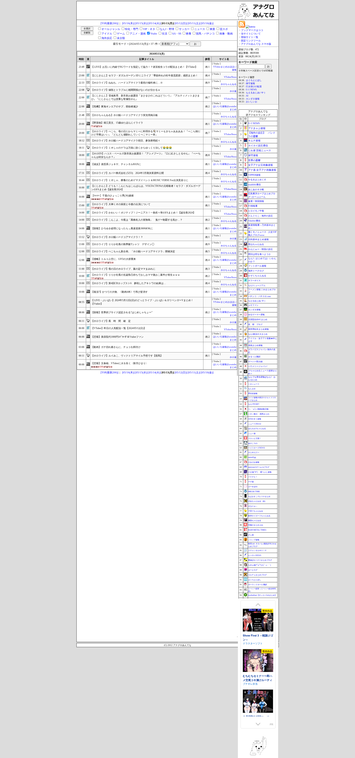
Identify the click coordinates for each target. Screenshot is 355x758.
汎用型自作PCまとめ (257, 319)
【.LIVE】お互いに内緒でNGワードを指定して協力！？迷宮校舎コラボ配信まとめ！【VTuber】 (144, 66)
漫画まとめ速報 (255, 345)
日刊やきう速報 (254, 419)
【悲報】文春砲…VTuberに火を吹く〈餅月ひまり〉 (119, 363)
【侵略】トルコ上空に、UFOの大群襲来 (113, 259)
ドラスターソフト (253, 643)
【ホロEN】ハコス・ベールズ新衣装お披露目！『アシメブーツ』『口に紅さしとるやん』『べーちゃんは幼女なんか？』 (146, 155)
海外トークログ (256, 270)
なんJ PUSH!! (253, 404)
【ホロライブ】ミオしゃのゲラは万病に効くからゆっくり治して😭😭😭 (131, 147)
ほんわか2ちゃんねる (257, 429)
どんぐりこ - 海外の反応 (260, 215)
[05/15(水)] (141, 23)
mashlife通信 (254, 184)
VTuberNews (230, 77)
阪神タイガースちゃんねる (259, 516)
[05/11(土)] (194, 23)
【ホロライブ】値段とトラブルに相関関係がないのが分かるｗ (125, 89)
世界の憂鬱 (254, 160)
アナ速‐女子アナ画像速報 (262, 170)
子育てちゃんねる (255, 511)
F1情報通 (252, 206)
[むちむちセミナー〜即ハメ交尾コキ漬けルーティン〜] (258, 661)
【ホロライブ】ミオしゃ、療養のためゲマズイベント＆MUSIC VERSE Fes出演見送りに (139, 180)
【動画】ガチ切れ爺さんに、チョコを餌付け (116, 347)
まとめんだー (253, 452)
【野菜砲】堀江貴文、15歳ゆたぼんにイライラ (117, 122)
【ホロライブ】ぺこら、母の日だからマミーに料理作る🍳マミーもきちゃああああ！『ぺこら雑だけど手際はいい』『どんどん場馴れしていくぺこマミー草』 (145, 133)
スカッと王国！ (254, 438)
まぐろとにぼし (254, 80)
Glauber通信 (254, 220)
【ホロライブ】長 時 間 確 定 (111, 321)
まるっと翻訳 (254, 356)
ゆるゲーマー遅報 (256, 314)
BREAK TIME (254, 492)
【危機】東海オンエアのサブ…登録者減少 (114, 106)
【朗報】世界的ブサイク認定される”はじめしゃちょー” (121, 312)
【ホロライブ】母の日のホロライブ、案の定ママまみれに (123, 268)
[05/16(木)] (128, 23)
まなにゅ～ (252, 506)
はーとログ (252, 570)
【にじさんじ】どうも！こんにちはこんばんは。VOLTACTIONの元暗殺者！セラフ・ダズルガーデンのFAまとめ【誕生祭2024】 (146, 188)
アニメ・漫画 (138, 33)
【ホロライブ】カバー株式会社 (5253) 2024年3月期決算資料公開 (127, 173)
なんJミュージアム (256, 285)
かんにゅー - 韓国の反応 (260, 249)
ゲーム (121, 33)
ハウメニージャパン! (257, 366)
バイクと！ (252, 477)
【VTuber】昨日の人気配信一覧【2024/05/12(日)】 (118, 328)
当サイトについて (251, 33)
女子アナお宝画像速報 (260, 165)
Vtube (153, 33)
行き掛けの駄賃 (254, 86)
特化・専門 (131, 29)
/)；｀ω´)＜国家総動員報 (258, 409)
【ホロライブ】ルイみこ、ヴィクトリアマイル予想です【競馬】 (127, 355)
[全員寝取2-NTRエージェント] (258, 702)
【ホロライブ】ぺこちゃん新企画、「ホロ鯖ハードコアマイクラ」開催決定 (133, 251)
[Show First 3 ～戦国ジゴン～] (258, 620)
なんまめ (252, 389)
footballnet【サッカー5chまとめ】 (262, 595)
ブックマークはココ (252, 30)
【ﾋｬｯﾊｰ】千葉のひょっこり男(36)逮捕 (112, 195)
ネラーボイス (254, 280)
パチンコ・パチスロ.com (259, 296)
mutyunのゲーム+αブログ (258, 467)
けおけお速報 (253, 462)
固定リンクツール (251, 40)
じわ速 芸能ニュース (259, 150)
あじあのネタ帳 (256, 189)
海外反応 (106, 38)
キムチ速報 (254, 140)
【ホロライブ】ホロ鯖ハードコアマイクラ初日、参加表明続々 (125, 140)
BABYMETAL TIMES (257, 530)
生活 (164, 33)
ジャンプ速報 (253, 540)
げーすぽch (252, 487)
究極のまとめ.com (255, 525)
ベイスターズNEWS (256, 448)
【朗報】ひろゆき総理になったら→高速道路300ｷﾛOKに (122, 228)
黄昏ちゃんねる (254, 520)
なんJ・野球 (167, 29)
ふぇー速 (252, 433)
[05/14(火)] (154, 23)
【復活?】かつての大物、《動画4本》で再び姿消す (119, 291)
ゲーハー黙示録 (255, 361)
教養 (188, 33)
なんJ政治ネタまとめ (257, 334)
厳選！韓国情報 (256, 201)
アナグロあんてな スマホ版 (256, 43)
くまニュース (253, 384)
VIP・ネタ (149, 29)
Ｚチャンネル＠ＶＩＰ (257, 550)
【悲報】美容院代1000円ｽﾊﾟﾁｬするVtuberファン (117, 336)
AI (247, 96)
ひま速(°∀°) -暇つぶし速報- (260, 472)
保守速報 (250, 83)
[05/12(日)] (181, 23)
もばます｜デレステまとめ (259, 496)
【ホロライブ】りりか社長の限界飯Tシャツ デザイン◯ (122, 244)
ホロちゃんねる (228, 84)
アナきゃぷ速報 (256, 128)
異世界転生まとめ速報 (258, 329)
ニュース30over (254, 424)
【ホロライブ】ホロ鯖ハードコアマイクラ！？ (117, 237)
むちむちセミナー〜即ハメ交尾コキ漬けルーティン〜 (257, 680)
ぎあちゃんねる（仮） (257, 501)
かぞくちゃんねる (257, 275)
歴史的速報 (252, 393)
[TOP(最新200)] (109, 23)
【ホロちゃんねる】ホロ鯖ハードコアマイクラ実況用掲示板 (124, 115)
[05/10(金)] (207, 23)
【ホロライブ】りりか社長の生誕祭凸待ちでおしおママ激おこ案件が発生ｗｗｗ (135, 274)
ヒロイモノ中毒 (256, 211)
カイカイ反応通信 (258, 145)
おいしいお (251, 102)
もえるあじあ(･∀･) (255, 93)
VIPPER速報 (254, 175)
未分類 (121, 38)
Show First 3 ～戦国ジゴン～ (258, 637)
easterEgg (252, 457)
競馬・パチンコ (205, 33)
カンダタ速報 (252, 99)
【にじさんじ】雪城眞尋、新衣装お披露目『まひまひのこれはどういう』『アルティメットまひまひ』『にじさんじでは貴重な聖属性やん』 (145, 97)
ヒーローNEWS (254, 555)
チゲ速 (251, 482)
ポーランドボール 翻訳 (257, 585)
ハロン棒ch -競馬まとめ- (259, 414)
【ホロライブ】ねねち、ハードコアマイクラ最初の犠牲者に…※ (127, 82)
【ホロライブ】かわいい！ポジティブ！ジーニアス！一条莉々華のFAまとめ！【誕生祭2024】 (143, 212)
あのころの (252, 443)
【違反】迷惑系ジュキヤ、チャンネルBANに (116, 164)
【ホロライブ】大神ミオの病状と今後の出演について (120, 204)
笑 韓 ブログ (255, 324)
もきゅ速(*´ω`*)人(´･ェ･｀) (259, 565)
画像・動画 (226, 33)
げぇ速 (251, 535)
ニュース (199, 29)
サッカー (184, 29)
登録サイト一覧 (249, 37)
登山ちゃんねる (256, 244)
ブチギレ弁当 (250, 683)
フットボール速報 (257, 266)
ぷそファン (253, 305)
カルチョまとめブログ (257, 575)
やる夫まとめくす (257, 179)
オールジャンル (110, 29)
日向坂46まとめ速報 (258, 239)
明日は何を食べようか (259, 254)
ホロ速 (233, 91)
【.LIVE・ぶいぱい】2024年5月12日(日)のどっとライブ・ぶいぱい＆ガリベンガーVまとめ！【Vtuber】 (142, 302)
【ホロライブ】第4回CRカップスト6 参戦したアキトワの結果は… (128, 283)
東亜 (212, 29)
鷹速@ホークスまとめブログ (260, 560)
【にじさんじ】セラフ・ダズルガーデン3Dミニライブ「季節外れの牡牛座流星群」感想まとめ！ (144, 75)
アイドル (106, 33)
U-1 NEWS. (251, 89)
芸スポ (224, 29)
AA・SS (176, 33)
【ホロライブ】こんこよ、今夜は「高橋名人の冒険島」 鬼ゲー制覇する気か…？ (136, 219)
